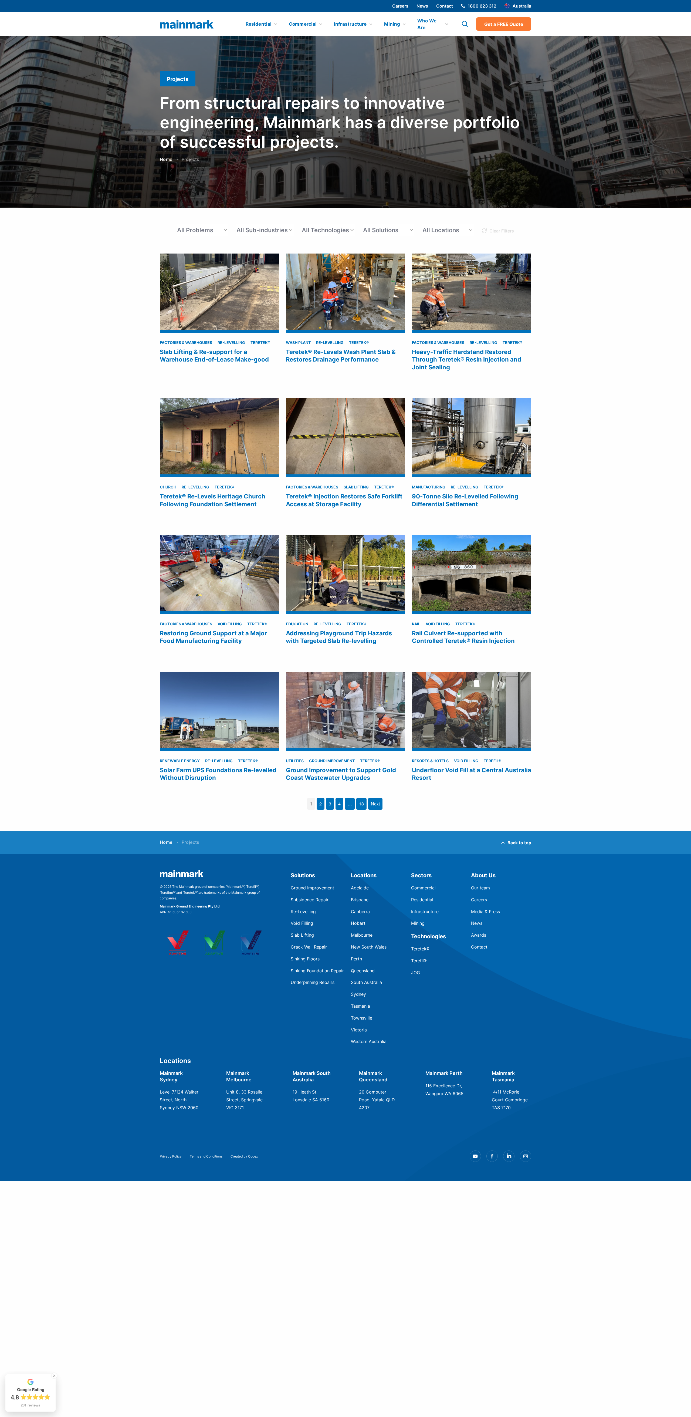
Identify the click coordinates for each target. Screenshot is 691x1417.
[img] (187, 24)
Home (166, 159)
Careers (400, 6)
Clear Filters (501, 231)
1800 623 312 (482, 6)
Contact (444, 6)
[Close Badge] (54, 1375)
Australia (522, 6)
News (422, 6)
